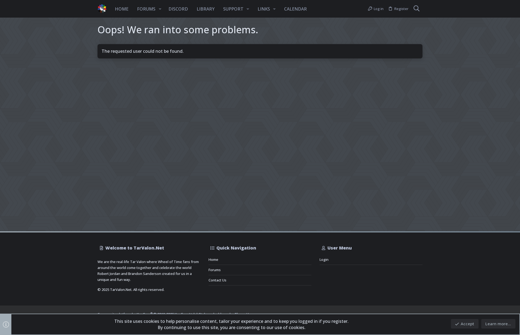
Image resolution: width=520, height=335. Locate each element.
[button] (160, 8)
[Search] (416, 9)
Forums (215, 269)
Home (213, 259)
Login (324, 259)
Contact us (217, 280)
